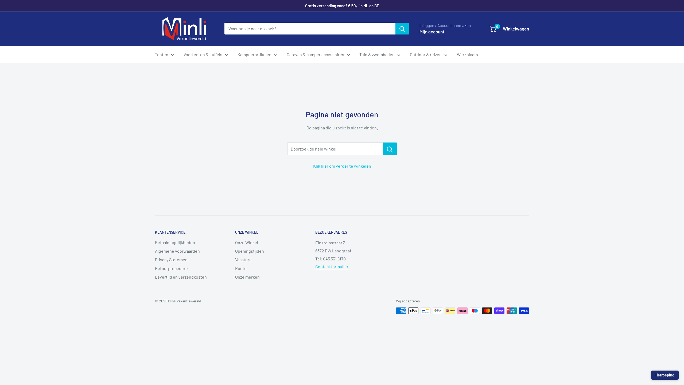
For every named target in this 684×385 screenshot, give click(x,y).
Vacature (243, 259)
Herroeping (664, 375)
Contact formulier (331, 266)
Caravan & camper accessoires (315, 54)
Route (241, 268)
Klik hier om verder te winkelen (342, 165)
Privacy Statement (172, 259)
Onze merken (247, 276)
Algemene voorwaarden (177, 250)
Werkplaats (467, 54)
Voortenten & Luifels (203, 54)
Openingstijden (249, 250)
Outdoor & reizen (426, 54)
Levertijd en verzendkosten (181, 276)
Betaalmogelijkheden (175, 242)
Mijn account (431, 31)
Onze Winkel (246, 242)
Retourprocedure (171, 268)
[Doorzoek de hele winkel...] (390, 149)
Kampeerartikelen (254, 54)
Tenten (161, 54)
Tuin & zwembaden (377, 54)
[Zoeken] (402, 28)
